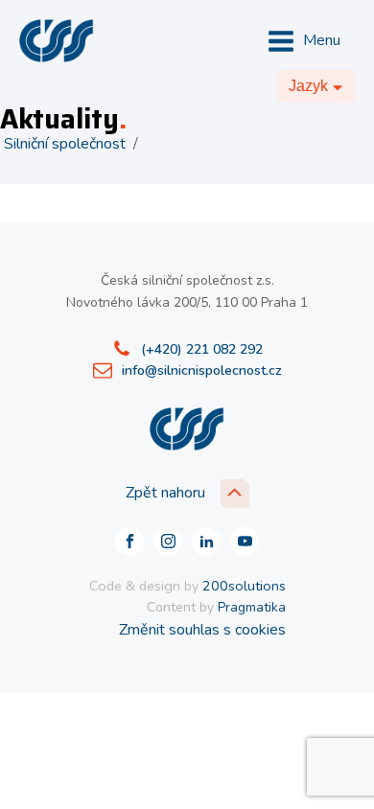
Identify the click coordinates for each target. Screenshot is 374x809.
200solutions (244, 585)
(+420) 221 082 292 (202, 349)
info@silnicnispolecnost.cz (202, 370)
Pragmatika (252, 607)
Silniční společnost (65, 143)
